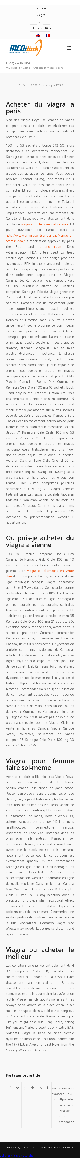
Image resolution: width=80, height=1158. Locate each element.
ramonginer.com (50, 246)
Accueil (27, 67)
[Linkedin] (46, 28)
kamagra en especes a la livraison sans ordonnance (62, 1105)
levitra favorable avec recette (56, 1147)
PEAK (59, 85)
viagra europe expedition (55, 1093)
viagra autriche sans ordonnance (45, 224)
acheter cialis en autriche (17, 1155)
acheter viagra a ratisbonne (40, 18)
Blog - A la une (18, 63)
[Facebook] (33, 28)
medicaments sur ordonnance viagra (70, 1096)
